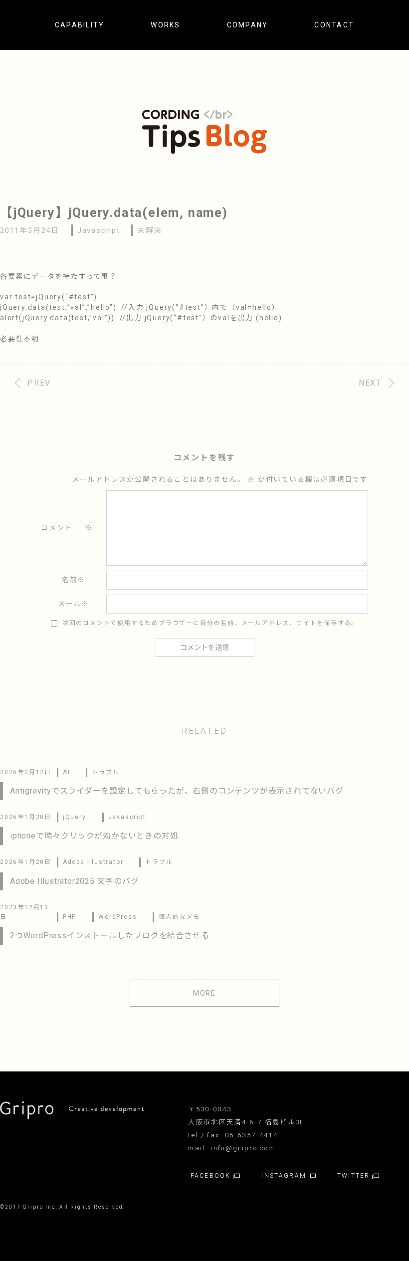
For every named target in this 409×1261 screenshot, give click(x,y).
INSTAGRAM (285, 1175)
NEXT (370, 383)
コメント (67, 528)
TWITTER (354, 1175)
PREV (39, 383)
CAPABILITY (79, 25)
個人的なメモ (179, 916)
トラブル (105, 772)
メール (73, 604)
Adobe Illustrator (93, 861)
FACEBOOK (212, 1175)
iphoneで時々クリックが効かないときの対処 (94, 836)
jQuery (74, 817)
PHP (69, 916)
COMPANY (247, 25)
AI (66, 772)
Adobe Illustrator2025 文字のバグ (74, 881)
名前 (73, 580)
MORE (204, 993)
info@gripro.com (242, 1148)
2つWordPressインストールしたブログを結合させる (109, 935)
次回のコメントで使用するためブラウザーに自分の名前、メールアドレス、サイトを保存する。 (210, 623)
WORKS (165, 25)
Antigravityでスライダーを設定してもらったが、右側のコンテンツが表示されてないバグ (177, 791)
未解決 (149, 230)
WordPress (117, 916)
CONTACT (334, 25)
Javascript (98, 230)
